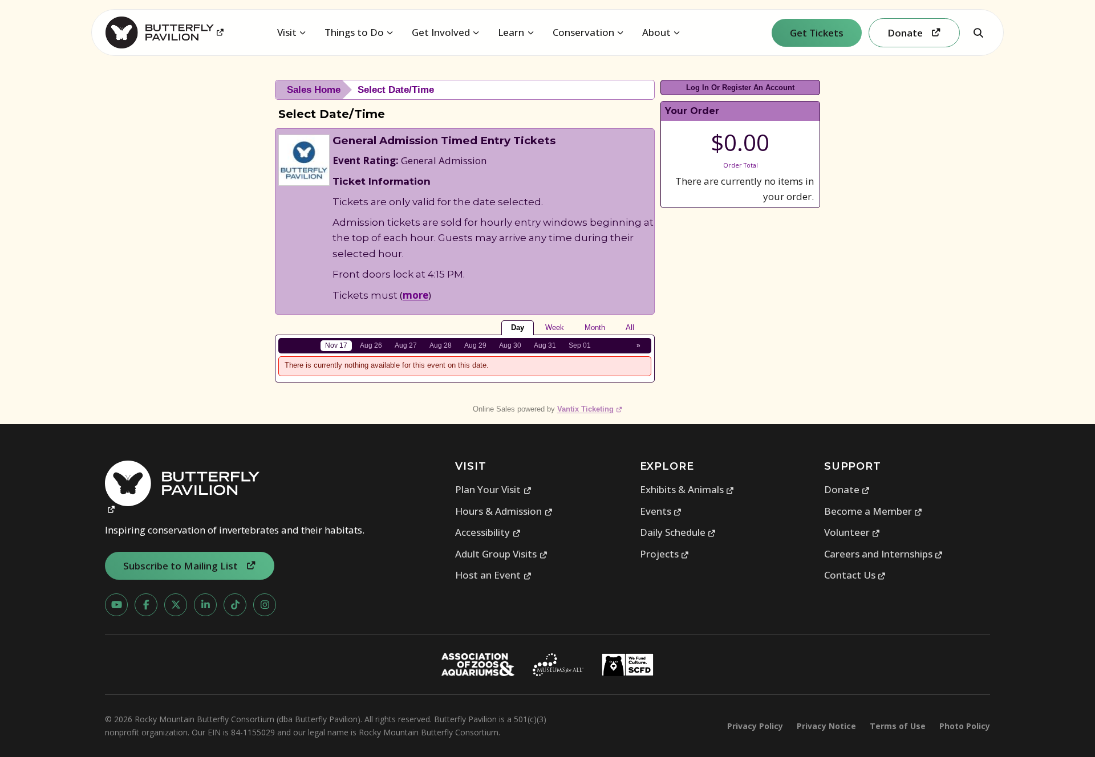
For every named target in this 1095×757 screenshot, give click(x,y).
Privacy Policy (755, 726)
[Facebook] (146, 604)
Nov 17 (336, 345)
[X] (175, 604)
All (630, 327)
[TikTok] (235, 604)
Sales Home (313, 89)
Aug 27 (406, 345)
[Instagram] (264, 604)
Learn (511, 32)
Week (554, 327)
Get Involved (441, 32)
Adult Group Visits (501, 553)
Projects (665, 553)
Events (661, 511)
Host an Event (493, 574)
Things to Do (354, 32)
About (656, 32)
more (415, 295)
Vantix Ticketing (590, 409)
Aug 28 (440, 345)
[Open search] (978, 32)
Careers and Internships (883, 553)
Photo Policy (964, 726)
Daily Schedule (678, 532)
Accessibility (488, 532)
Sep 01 (580, 345)
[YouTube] (116, 604)
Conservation (583, 32)
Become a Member (873, 511)
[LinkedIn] (205, 604)
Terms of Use (898, 726)
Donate (847, 489)
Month (595, 327)
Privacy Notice (826, 726)
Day (517, 327)
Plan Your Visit (493, 489)
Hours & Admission (504, 511)
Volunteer (852, 532)
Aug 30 (510, 345)
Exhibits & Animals (687, 489)
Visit (287, 32)
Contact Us (855, 574)
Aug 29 (475, 345)
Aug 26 (371, 345)
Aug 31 (545, 345)
